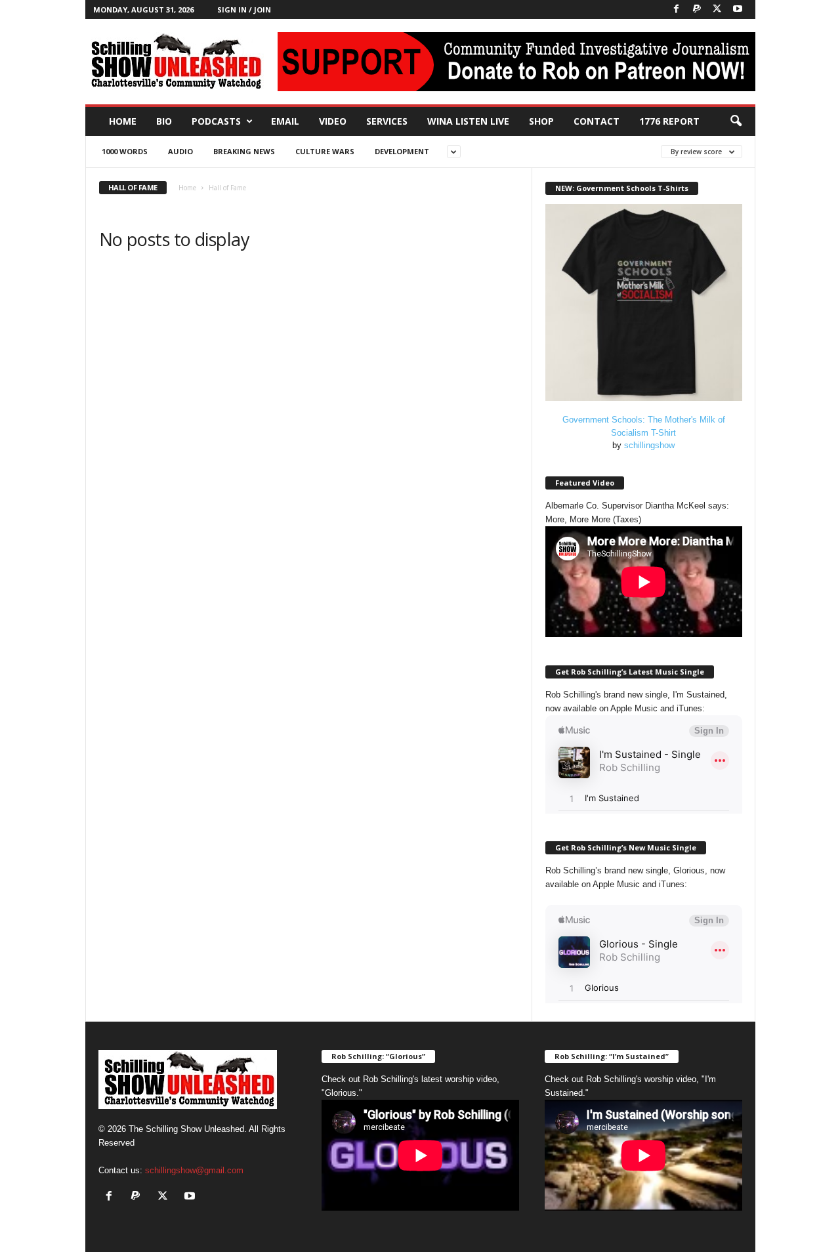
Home (122, 121)
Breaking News (244, 151)
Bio (164, 121)
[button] (735, 121)
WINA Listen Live (468, 121)
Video (332, 121)
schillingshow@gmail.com (194, 1170)
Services (387, 121)
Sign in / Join (244, 9)
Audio (180, 151)
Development (402, 151)
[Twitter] (717, 9)
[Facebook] (676, 9)
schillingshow (649, 445)
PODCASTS (216, 121)
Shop (541, 121)
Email (285, 121)
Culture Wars (324, 151)
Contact (597, 121)
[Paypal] (697, 9)
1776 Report (669, 121)
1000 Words (125, 151)
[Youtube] (738, 9)
